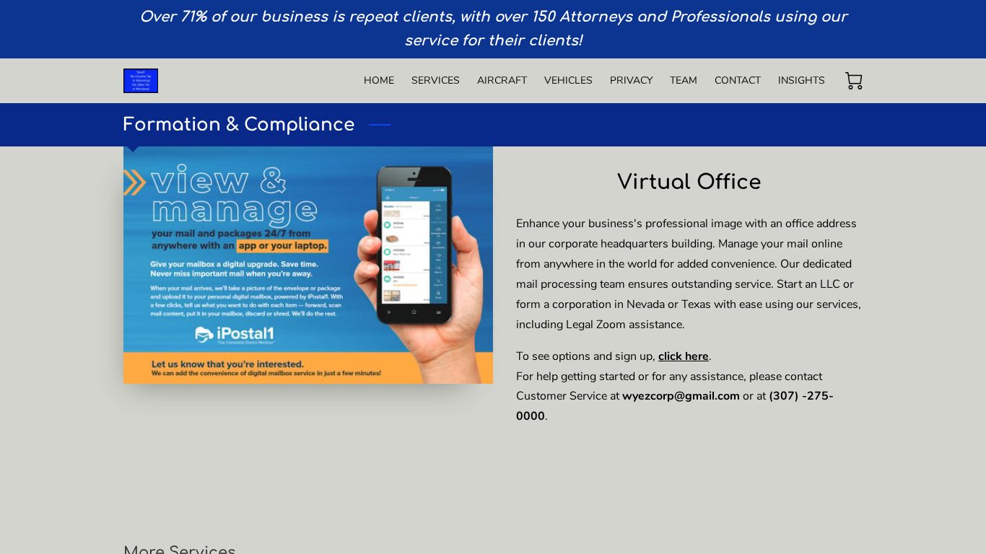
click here (683, 356)
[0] (854, 80)
